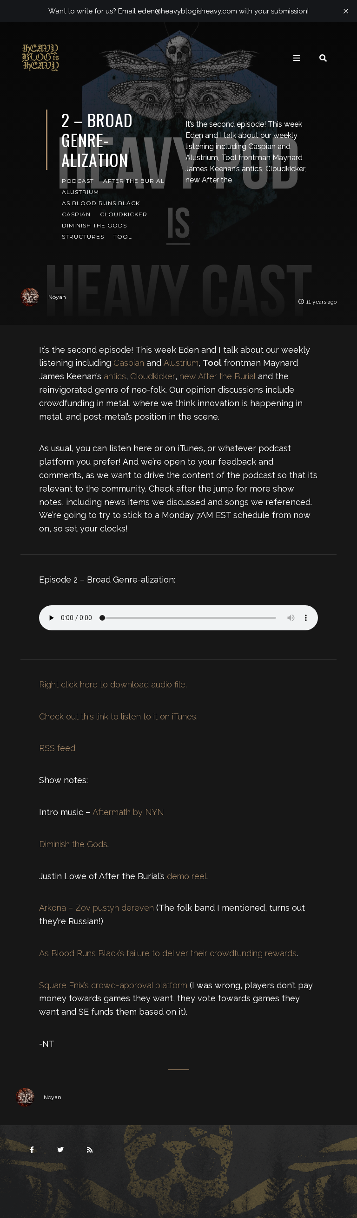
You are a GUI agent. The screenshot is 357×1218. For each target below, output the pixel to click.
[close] (345, 11)
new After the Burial (217, 376)
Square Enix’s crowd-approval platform (113, 985)
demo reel (186, 876)
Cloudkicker (123, 214)
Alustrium (80, 191)
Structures (83, 236)
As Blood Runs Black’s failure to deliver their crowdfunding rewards (168, 953)
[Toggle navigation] (297, 58)
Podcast (78, 180)
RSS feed (57, 748)
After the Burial (134, 180)
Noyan (57, 296)
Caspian (76, 214)
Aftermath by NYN (128, 812)
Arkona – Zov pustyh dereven (96, 908)
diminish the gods (94, 225)
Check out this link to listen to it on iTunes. (118, 716)
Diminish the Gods (73, 844)
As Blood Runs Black (101, 203)
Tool (122, 236)
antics (115, 376)
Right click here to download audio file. (113, 684)
